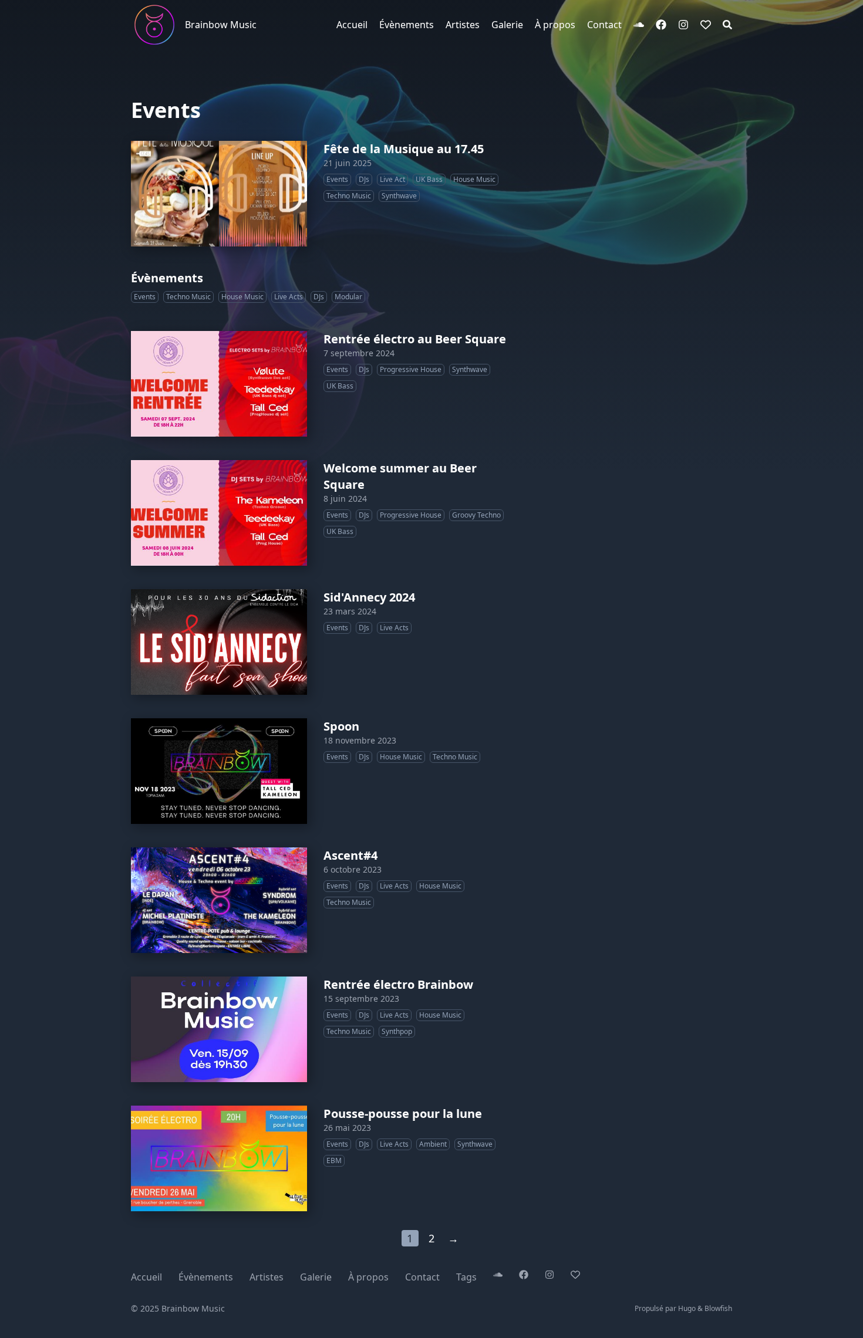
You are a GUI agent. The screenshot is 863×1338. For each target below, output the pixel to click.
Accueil (146, 1277)
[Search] (727, 24)
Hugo (687, 1308)
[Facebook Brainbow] (661, 24)
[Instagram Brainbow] (683, 24)
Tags (466, 1277)
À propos (368, 1277)
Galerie (316, 1277)
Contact (422, 1277)
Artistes (267, 1277)
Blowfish (718, 1308)
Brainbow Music (221, 24)
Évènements (205, 1277)
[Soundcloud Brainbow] (638, 24)
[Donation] (705, 24)
